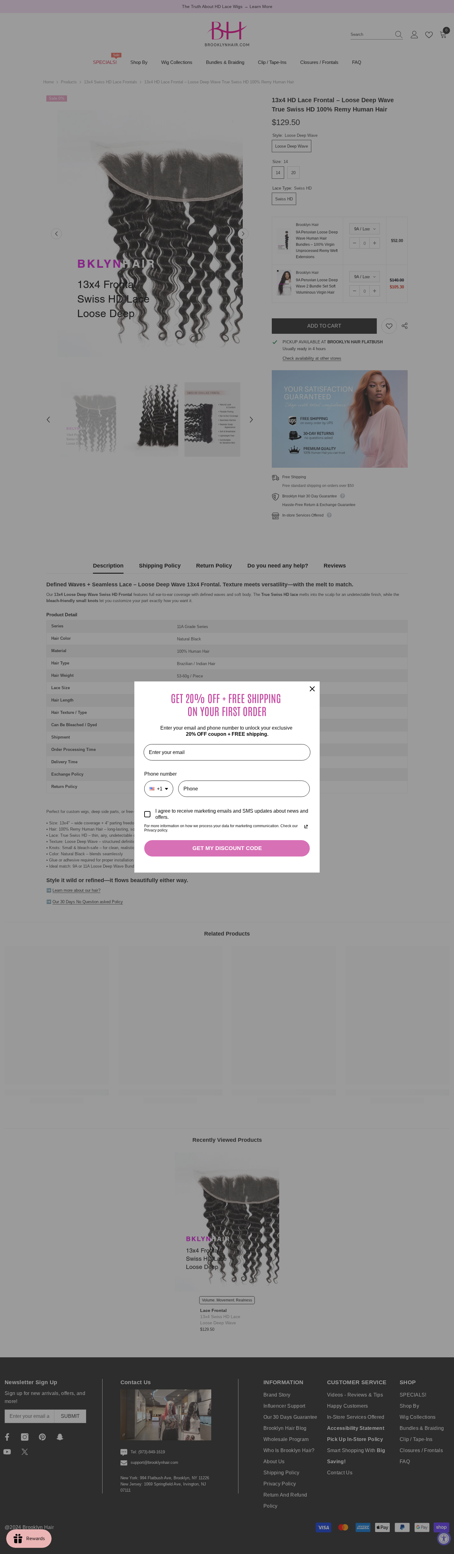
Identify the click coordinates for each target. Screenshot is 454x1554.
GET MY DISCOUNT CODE (227, 848)
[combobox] (158, 789)
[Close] (312, 688)
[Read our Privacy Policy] (306, 826)
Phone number (160, 774)
